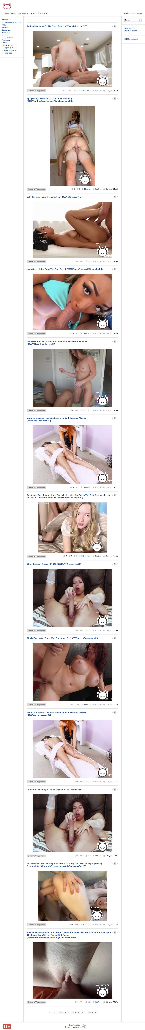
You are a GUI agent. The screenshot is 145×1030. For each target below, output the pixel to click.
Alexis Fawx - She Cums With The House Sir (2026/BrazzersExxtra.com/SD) (63, 638)
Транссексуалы (10, 50)
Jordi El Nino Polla (83, 91)
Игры (4, 25)
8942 (91, 1012)
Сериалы (6, 30)
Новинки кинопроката (12, 22)
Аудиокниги (8, 38)
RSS (34, 13)
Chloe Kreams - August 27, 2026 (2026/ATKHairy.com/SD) (54, 564)
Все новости (23, 13)
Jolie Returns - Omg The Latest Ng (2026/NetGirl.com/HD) (54, 197)
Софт (4, 43)
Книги (6, 35)
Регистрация (137, 13)
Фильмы (5, 20)
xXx (89, 261)
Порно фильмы (10, 48)
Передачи (6, 40)
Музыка (5, 27)
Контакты (44, 13)
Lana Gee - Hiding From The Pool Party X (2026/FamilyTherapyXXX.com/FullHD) (65, 269)
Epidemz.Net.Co (9, 13)
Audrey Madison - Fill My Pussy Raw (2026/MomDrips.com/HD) (57, 26)
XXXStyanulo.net (131, 39)
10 (82, 1012)
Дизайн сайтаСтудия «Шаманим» (73, 1026)
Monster (87, 189)
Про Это (98, 91)
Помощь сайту (130, 31)
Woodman (86, 410)
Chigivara (86, 334)
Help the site (129, 28)
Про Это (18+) (7, 45)
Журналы (6, 33)
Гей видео (8, 53)
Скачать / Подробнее (36, 91)
